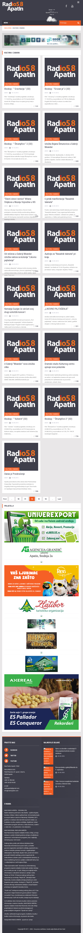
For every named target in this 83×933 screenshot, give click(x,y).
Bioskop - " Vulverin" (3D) (15, 419)
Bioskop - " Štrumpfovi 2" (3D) (58, 419)
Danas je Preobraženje (14, 474)
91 (25, 499)
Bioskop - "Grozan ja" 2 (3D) (57, 89)
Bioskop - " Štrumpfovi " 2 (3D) (18, 144)
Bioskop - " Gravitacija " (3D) (17, 89)
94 (46, 499)
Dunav (51, 10)
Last (59, 499)
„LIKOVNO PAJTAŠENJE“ (56, 309)
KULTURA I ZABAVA (11, 84)
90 (18, 499)
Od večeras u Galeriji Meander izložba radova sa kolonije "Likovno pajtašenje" (20, 257)
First (5, 499)
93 (39, 499)
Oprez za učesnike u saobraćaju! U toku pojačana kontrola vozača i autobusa (65, 751)
